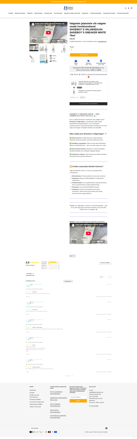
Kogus (72, 47)
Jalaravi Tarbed (93, 432)
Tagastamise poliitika (36, 404)
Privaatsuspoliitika (35, 399)
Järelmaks (33, 390)
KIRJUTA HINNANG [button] (105, 262)
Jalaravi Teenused (35, 406)
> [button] (72, 375)
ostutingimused (102, 41)
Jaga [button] (28, 296)
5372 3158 (95, 406)
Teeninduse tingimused (37, 402)
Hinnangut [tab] (29, 273)
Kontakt (32, 392)
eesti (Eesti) (34, 428)
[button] (108, 296)
